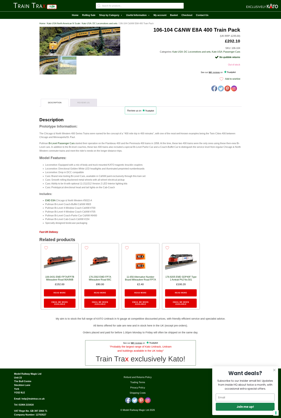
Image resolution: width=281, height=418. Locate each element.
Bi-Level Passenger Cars (62, 143)
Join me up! (245, 407)
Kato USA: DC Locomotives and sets (99, 23)
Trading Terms (137, 382)
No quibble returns (229, 57)
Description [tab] (55, 103)
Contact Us (202, 15)
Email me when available (60, 303)
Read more (60, 293)
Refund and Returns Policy (138, 377)
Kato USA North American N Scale (63, 23)
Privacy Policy (137, 387)
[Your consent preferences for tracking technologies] (276, 413)
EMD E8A (50, 200)
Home (75, 15)
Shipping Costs (138, 393)
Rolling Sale (88, 15)
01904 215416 (26, 405)
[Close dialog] (274, 370)
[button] (115, 31)
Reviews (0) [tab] (83, 103)
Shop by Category (109, 15)
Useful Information (136, 15)
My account (160, 15)
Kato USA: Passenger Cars (226, 52)
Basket (174, 15)
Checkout (186, 15)
